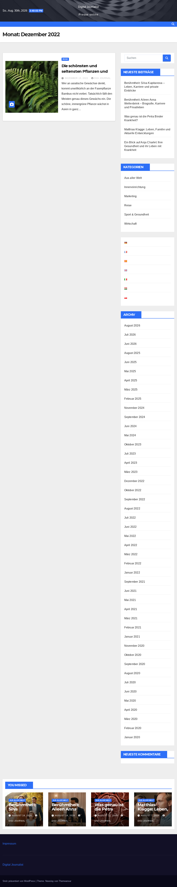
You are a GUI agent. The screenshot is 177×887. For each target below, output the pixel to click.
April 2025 (130, 380)
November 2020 (134, 645)
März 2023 (131, 471)
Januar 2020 (132, 737)
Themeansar (65, 881)
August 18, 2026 (22, 815)
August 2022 (132, 508)
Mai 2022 (130, 535)
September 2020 (134, 664)
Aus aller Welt (133, 177)
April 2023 (130, 462)
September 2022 (134, 499)
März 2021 (131, 618)
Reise (65, 59)
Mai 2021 (130, 600)
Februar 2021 (132, 627)
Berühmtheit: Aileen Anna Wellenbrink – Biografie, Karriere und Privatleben (144, 103)
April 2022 (130, 545)
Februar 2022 (132, 563)
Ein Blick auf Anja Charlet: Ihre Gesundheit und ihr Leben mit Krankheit (143, 146)
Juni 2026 (130, 343)
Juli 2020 (130, 682)
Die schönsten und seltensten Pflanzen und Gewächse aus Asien (85, 71)
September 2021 (134, 581)
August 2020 (132, 673)
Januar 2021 (132, 636)
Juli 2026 (130, 334)
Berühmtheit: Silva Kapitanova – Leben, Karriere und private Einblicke (144, 86)
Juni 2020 (130, 691)
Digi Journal (102, 78)
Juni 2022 (130, 526)
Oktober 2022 (132, 490)
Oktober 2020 (132, 654)
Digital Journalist (88, 6)
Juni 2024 (130, 426)
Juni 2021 (130, 590)
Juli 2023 (130, 453)
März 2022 (131, 554)
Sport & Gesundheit (136, 214)
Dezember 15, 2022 (77, 78)
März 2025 (131, 389)
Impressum (9, 843)
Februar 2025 (132, 398)
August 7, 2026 (150, 815)
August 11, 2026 (108, 815)
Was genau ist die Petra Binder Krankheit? (109, 811)
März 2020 (131, 718)
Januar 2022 (132, 572)
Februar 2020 (132, 728)
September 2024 (134, 417)
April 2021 (130, 609)
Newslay (49, 881)
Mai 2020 (130, 700)
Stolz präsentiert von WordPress (19, 881)
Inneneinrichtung (134, 187)
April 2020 (130, 709)
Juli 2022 (130, 517)
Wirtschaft (130, 223)
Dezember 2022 (134, 481)
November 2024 (134, 407)
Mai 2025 (130, 371)
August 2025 (132, 352)
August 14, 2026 (65, 815)
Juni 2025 (130, 362)
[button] (173, 24)
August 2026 (132, 325)
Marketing (130, 196)
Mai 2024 (130, 435)
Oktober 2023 (132, 444)
